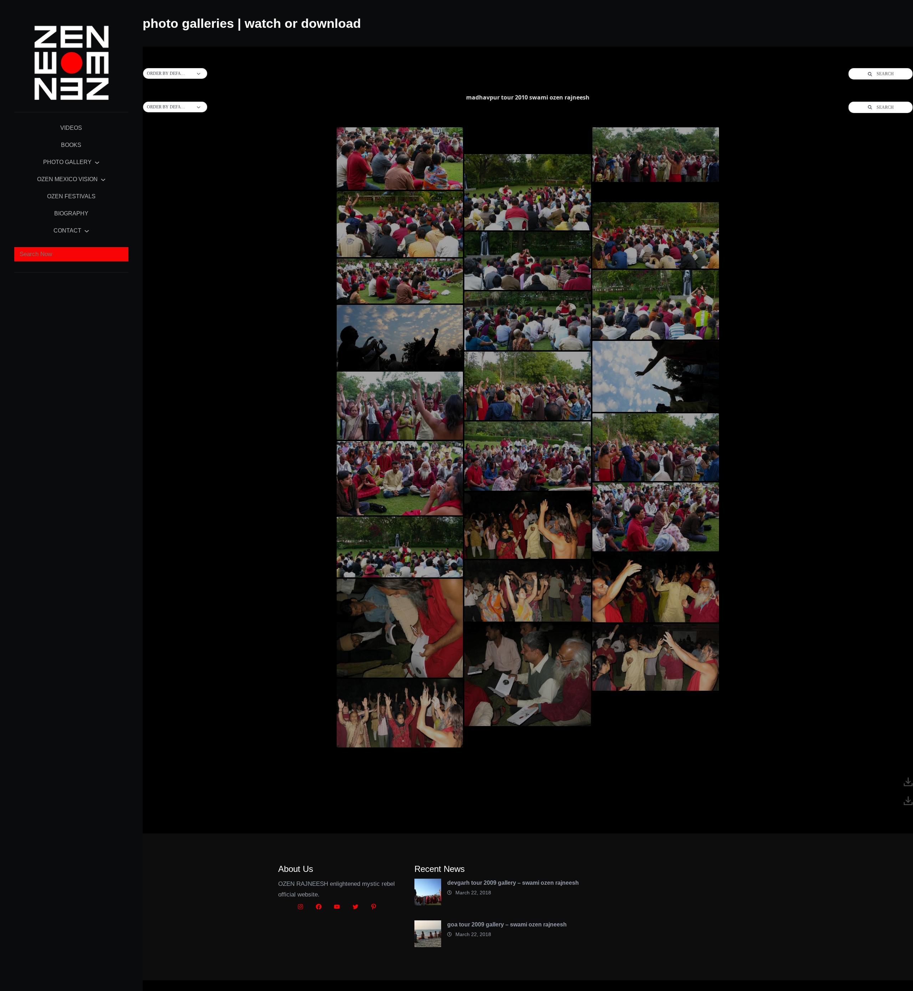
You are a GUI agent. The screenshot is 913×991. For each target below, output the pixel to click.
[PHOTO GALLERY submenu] (97, 162)
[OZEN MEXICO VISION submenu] (103, 179)
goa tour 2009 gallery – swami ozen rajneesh (507, 924)
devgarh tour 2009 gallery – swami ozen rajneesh (513, 883)
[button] (175, 73)
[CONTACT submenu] (86, 230)
